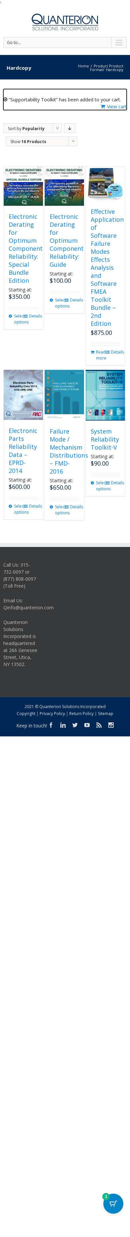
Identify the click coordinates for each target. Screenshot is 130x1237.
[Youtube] (87, 725)
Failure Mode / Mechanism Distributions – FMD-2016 (69, 451)
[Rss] (99, 725)
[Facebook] (51, 725)
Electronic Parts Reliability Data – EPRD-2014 (23, 451)
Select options (18, 319)
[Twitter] (75, 725)
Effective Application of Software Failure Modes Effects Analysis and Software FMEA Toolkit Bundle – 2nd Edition (107, 267)
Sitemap (105, 713)
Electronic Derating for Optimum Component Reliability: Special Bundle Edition (26, 248)
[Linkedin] (63, 725)
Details (33, 316)
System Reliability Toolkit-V (105, 439)
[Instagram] (111, 725)
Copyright (26, 713)
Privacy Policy (52, 713)
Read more (100, 355)
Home (83, 65)
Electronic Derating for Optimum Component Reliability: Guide (67, 240)
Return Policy (81, 713)
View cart (117, 106)
